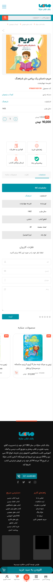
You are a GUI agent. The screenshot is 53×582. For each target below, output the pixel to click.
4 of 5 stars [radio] (42, 317)
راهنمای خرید (37, 149)
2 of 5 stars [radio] (47, 317)
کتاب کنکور (13, 523)
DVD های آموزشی (13, 516)
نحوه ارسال (40, 509)
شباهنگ (28, 196)
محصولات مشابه (11, 175)
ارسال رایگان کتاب (16, 163)
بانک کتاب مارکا (40, 24)
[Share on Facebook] (8, 30)
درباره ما (40, 516)
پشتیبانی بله (36, 163)
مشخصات (42, 175)
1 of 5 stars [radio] (50, 317)
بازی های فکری (13, 519)
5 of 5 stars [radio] (40, 317)
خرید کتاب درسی (13, 498)
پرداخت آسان (13, 530)
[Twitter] (23, 482)
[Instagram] (35, 482)
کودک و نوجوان (13, 24)
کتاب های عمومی (27, 24)
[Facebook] (18, 482)
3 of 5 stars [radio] (45, 317)
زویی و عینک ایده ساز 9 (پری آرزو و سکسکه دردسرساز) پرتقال (33, 366)
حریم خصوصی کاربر (39, 519)
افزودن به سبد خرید (30, 570)
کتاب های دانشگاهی (13, 505)
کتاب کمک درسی (13, 502)
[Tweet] (18, 30)
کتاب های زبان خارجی (13, 509)
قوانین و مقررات (16, 149)
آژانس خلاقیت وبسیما (22, 564)
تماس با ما (39, 498)
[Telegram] (29, 482)
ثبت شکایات (39, 502)
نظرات (26, 175)
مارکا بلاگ (39, 512)
